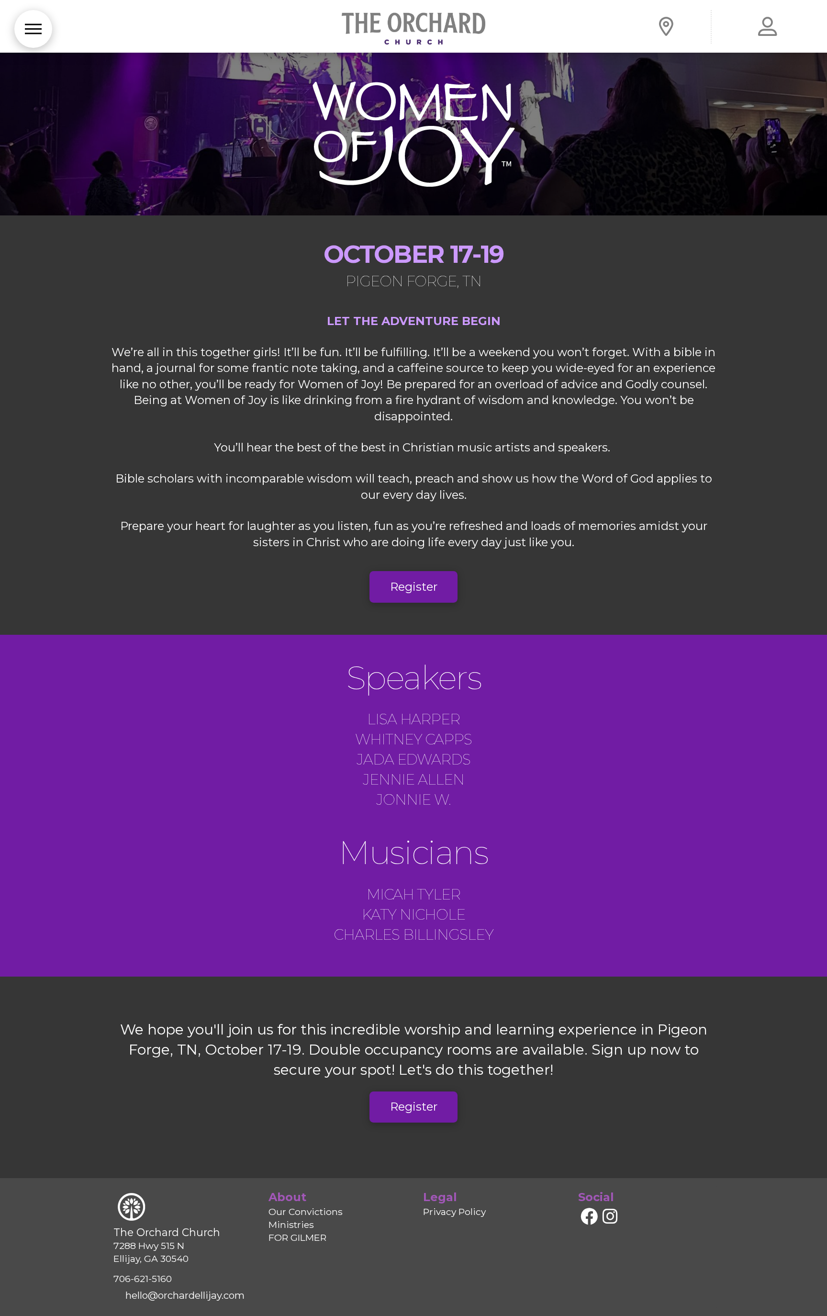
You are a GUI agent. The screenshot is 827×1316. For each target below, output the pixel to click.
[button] (33, 29)
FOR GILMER (297, 1237)
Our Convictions (305, 1211)
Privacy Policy (454, 1211)
